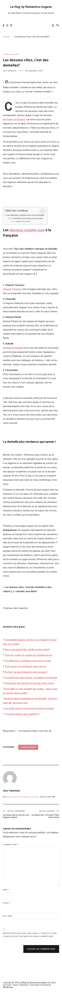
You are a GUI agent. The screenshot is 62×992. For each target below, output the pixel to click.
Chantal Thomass (12, 289)
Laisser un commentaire (41, 949)
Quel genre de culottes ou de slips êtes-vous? (30, 683)
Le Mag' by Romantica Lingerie (31, 6)
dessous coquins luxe (27, 230)
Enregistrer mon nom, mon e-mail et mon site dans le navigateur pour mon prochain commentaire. (30, 935)
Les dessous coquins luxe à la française (25, 215)
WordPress (8, 987)
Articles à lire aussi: (23, 221)
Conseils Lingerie (10, 54)
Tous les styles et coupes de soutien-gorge (28, 655)
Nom (6, 890)
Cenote (22, 985)
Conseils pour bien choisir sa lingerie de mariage (31, 677)
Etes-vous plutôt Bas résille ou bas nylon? (27, 649)
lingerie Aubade (14, 347)
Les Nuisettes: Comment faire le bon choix (45, 814)
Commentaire (10, 845)
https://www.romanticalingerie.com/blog (22, 797)
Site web (7, 916)
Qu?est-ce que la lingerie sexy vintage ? (26, 672)
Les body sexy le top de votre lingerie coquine (16, 814)
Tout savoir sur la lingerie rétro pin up (25, 666)
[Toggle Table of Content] (41, 210)
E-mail (7, 903)
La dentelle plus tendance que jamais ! (27, 218)
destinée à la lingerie (14, 119)
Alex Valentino (9, 71)
